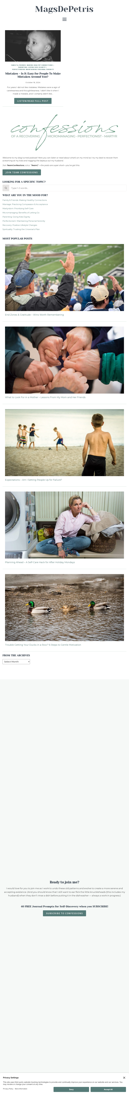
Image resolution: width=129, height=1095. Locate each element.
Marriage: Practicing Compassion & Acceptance (25, 204)
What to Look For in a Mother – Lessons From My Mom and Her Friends (45, 397)
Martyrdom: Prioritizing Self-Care (18, 208)
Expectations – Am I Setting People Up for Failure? (33, 480)
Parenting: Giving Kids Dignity (32, 67)
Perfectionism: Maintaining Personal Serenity (33, 69)
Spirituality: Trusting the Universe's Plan (21, 229)
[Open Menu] (64, 19)
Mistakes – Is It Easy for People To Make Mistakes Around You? (33, 75)
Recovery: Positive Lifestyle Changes (20, 225)
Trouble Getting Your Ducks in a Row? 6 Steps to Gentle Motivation (43, 645)
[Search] (6, 188)
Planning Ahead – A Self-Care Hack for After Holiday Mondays (40, 562)
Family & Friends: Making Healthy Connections (32, 65)
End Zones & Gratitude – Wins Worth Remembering (34, 315)
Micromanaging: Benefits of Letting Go (21, 212)
